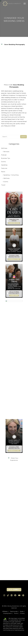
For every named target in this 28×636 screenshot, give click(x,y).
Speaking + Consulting (11, 175)
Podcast (4, 155)
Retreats (6, 151)
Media (22, 611)
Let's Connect (14, 589)
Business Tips (5, 158)
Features (4, 168)
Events (3, 161)
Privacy (22, 613)
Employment (7, 613)
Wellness (4, 148)
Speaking (4, 165)
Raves (3, 171)
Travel (3, 185)
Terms (16, 613)
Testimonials (14, 611)
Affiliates (5, 611)
